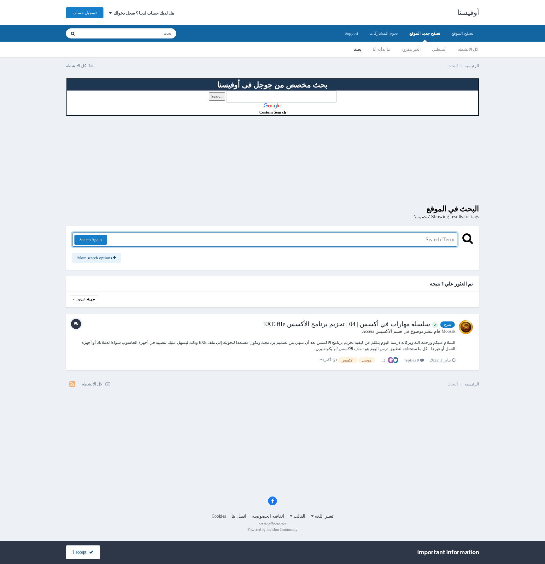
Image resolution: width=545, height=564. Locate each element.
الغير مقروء (411, 49)
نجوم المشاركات (384, 33)
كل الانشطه (468, 49)
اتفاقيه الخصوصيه (268, 516)
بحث (357, 49)
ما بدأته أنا (381, 49)
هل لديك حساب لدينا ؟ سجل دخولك (143, 13)
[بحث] (73, 33)
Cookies (219, 516)
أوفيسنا (468, 12)
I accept (81, 552)
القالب (298, 516)
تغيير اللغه (323, 516)
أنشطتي (439, 49)
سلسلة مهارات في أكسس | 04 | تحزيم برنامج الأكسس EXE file (347, 323)
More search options (95, 258)
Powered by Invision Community (272, 529)
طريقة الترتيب (85, 299)
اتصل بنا (238, 516)
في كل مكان (98, 33)
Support (351, 33)
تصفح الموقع (462, 33)
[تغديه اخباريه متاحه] (72, 384)
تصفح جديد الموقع (424, 33)
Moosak (448, 331)
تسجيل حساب (85, 12)
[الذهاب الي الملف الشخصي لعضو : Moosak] (466, 327)
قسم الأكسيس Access (382, 331)
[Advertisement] (272, 160)
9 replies (412, 360)
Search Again (90, 239)
